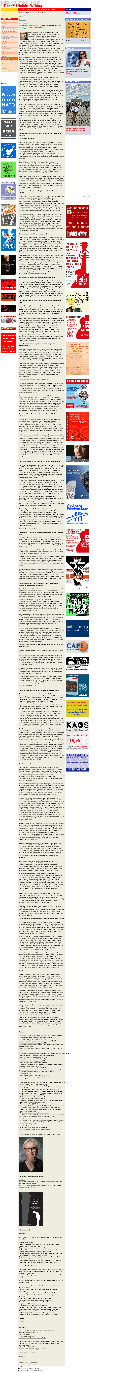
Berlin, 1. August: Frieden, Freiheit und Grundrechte (75, 129)
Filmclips (4, 46)
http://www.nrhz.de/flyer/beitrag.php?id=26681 (34, 1043)
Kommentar (5, 38)
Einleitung (22, 1180)
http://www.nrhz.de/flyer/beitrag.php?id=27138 (32, 1349)
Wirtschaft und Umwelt (9, 31)
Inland (4, 26)
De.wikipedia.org (26, 1097)
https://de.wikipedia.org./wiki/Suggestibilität (34, 1127)
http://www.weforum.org (28, 1089)
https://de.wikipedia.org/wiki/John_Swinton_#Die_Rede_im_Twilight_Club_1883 (42, 1082)
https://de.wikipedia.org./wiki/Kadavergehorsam (35, 1113)
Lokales (4, 23)
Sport (3, 51)
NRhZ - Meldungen (73, 13)
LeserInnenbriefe (7, 60)
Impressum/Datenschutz (9, 70)
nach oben (34, 1362)
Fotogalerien (6, 48)
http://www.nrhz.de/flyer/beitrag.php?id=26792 (47, 1070)
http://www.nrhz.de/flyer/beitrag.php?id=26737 (34, 1075)
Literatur (4, 56)
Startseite (21, 1362)
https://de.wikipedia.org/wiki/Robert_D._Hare (34, 1057)
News (3, 21)
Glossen (4, 41)
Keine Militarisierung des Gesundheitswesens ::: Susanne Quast (77, 71)
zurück (21, 16)
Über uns (4, 65)
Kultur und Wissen (7, 53)
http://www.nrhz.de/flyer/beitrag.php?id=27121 (32, 1338)
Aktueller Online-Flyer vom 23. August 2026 (31, 12)
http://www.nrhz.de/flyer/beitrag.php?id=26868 (34, 1062)
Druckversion (22, 20)
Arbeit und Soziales (8, 28)
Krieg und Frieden (7, 36)
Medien (4, 43)
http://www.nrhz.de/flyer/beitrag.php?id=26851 (35, 1084)
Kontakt (4, 68)
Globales (4, 33)
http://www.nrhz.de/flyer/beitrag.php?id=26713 (32, 1098)
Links (3, 63)
